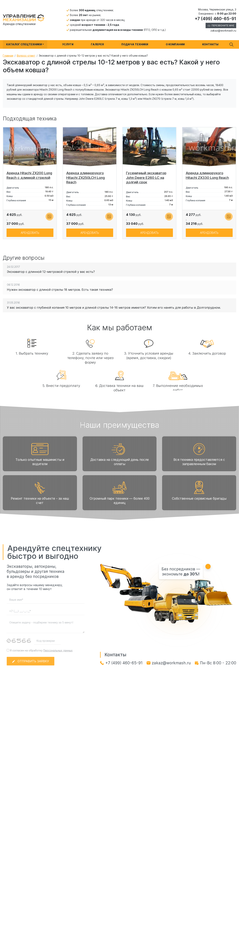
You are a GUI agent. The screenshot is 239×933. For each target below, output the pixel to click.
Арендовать (30, 233)
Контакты (210, 44)
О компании (175, 44)
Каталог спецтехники (24, 44)
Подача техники (134, 44)
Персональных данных (58, 650)
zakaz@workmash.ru (223, 30)
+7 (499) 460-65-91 (215, 18)
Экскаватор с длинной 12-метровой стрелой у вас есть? (51, 272)
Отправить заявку (33, 661)
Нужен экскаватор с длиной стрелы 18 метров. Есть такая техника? (60, 289)
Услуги (67, 44)
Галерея (97, 44)
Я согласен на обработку (41, 650)
